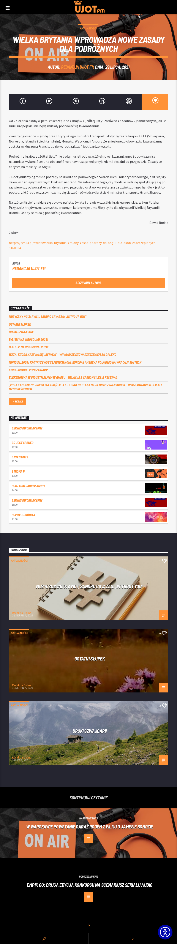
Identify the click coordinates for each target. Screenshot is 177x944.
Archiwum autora (88, 282)
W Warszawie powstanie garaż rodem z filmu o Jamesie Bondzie (89, 826)
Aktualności (88, 28)
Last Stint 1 (20, 457)
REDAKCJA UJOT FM (77, 67)
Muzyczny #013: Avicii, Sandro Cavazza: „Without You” (47, 316)
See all (19, 401)
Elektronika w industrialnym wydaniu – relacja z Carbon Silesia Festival (63, 377)
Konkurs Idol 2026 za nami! (28, 370)
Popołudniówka (23, 515)
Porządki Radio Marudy (28, 486)
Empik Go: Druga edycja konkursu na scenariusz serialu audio (89, 885)
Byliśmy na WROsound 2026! (28, 339)
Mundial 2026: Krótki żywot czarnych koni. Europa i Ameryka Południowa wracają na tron (75, 362)
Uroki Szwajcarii (21, 332)
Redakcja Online (21, 613)
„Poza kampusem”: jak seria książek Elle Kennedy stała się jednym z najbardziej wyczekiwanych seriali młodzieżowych (85, 387)
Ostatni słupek (20, 324)
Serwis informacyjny (27, 428)
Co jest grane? (22, 442)
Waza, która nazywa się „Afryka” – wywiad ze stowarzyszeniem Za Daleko (62, 354)
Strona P (18, 471)
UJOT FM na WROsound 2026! (29, 347)
